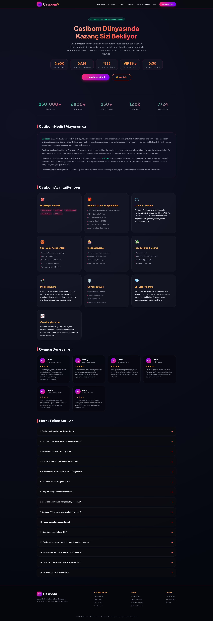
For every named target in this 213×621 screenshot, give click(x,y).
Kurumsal (111, 4)
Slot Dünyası (98, 606)
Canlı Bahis (97, 599)
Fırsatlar (121, 4)
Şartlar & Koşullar (137, 606)
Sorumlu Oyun (136, 596)
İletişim (168, 603)
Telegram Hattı (171, 599)
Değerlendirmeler (143, 4)
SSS (154, 4)
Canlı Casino (98, 603)
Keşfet (131, 4)
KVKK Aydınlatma (137, 603)
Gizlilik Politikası (136, 599)
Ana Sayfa (101, 4)
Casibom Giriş (167, 4)
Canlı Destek (170, 596)
